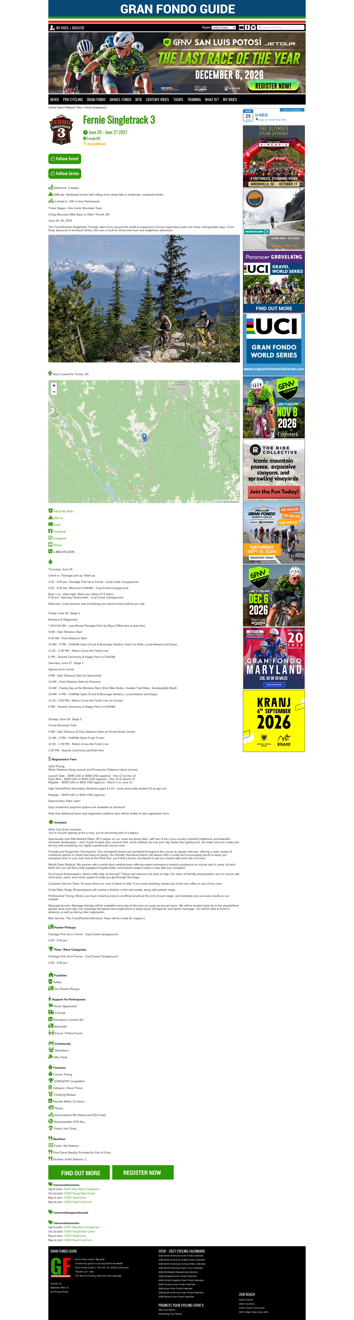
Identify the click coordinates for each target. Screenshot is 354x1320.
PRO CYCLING (73, 99)
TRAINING (194, 99)
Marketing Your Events (170, 1314)
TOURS (178, 99)
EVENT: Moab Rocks (75, 1198)
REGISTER (78, 27)
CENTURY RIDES (157, 99)
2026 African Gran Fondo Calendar (176, 1297)
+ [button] (54, 385)
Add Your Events (167, 1310)
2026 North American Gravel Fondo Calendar (182, 1260)
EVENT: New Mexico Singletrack (81, 1189)
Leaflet (218, 501)
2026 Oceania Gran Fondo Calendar (177, 1284)
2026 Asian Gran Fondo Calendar (176, 1288)
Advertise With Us (59, 1288)
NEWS (54, 99)
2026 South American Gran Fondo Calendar (181, 1293)
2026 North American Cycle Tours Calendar (181, 1268)
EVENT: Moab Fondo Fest (78, 1202)
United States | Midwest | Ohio (65, 108)
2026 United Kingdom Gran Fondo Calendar (181, 1280)
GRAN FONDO (96, 99)
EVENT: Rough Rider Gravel (79, 1193)
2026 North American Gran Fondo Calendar (181, 1256)
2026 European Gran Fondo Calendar (178, 1276)
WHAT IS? (212, 99)
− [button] (54, 391)
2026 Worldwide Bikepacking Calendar (178, 1272)
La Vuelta (261, 115)
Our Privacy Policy (59, 1292)
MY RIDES (62, 27)
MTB (138, 99)
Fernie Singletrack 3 (96, 108)
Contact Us (56, 1284)
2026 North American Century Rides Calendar (182, 1264)
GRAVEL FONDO (120, 99)
